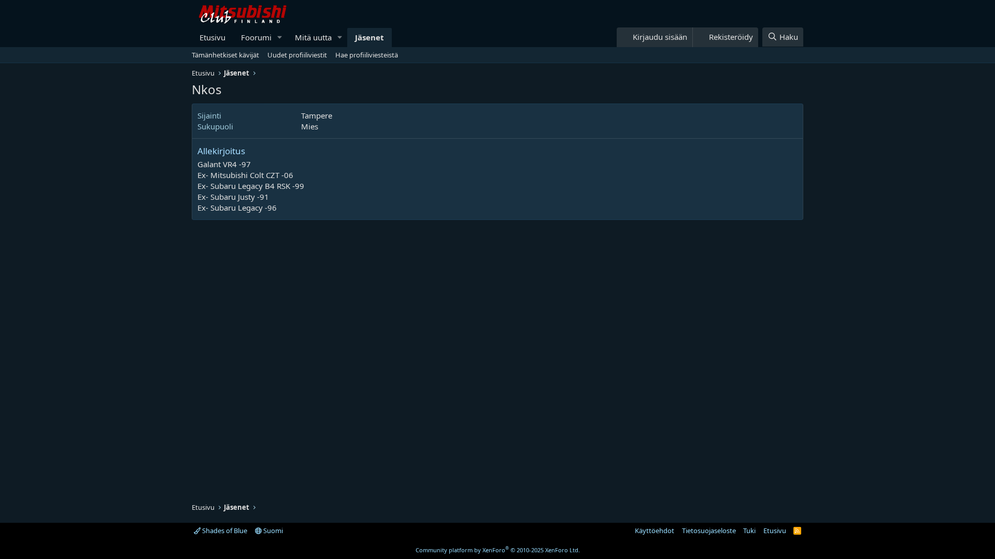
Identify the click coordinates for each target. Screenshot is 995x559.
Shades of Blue (224, 530)
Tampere (316, 115)
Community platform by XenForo (498, 550)
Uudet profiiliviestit (297, 55)
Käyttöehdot (654, 530)
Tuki (749, 530)
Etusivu (212, 37)
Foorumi (256, 37)
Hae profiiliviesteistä (366, 55)
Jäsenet (369, 37)
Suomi (272, 530)
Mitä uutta (313, 37)
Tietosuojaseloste (709, 530)
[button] (280, 37)
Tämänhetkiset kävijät (225, 55)
